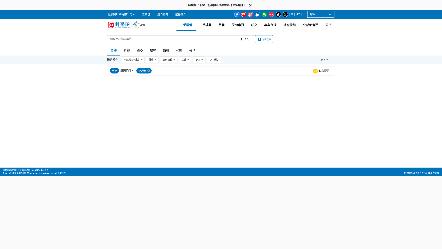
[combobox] (180, 39)
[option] (114, 70)
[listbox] (224, 71)
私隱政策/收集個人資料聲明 (417, 173)
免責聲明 (435, 173)
